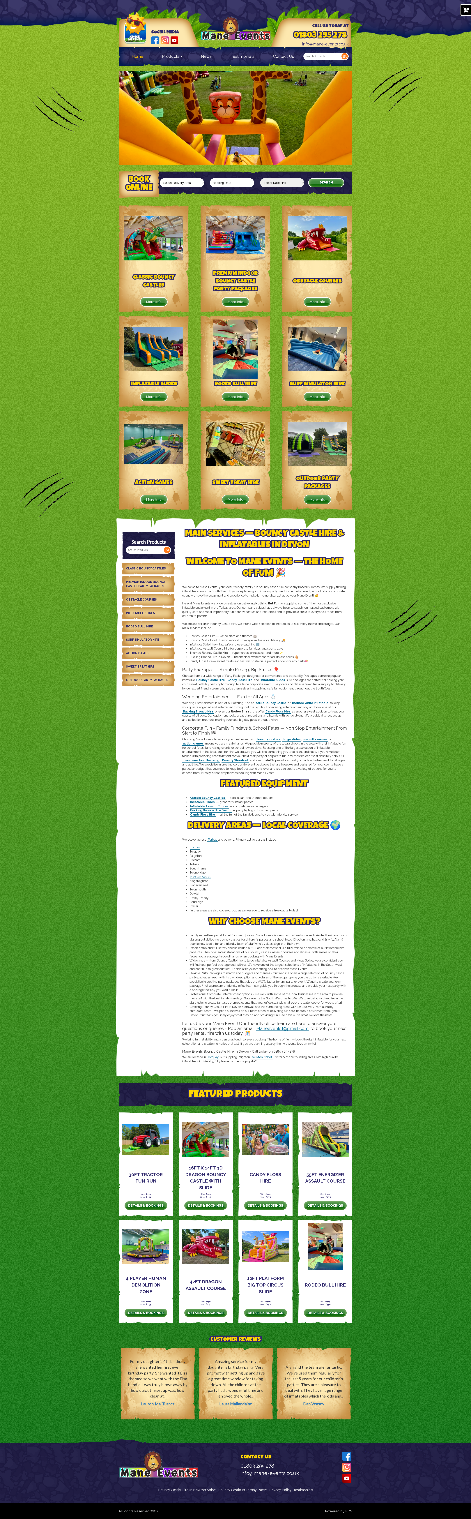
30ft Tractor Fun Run (146, 1178)
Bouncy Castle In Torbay (237, 1490)
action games (193, 743)
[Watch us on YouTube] (174, 40)
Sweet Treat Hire (140, 666)
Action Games (137, 653)
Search (344, 56)
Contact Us (283, 56)
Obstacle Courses (141, 599)
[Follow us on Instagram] (165, 40)
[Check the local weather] (135, 33)
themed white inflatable (310, 703)
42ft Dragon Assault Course (206, 1285)
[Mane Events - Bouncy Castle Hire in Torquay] (236, 28)
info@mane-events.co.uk (325, 44)
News (206, 56)
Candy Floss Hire (240, 680)
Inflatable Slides (140, 613)
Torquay (213, 1057)
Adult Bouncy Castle (271, 703)
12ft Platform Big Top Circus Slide (265, 1284)
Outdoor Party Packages (147, 680)
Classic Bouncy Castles (146, 568)
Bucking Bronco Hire (198, 711)
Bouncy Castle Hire (210, 680)
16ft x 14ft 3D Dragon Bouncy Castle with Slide (205, 1177)
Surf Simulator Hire (142, 639)
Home (137, 56)
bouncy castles (268, 739)
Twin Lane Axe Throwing (201, 760)
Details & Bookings (146, 1205)
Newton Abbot (200, 876)
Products (171, 56)
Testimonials (242, 56)
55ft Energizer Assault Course (325, 1178)
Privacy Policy (280, 1490)
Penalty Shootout (235, 760)
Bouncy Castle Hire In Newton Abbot (187, 1490)
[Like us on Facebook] (155, 40)
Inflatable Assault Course (209, 806)
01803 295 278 (320, 36)
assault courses (315, 739)
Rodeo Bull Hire (139, 626)
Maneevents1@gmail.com (282, 1028)
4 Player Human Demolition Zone (146, 1284)
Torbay (212, 839)
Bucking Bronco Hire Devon (210, 810)
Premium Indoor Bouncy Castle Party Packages (146, 584)
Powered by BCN (338, 1511)
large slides (292, 739)
